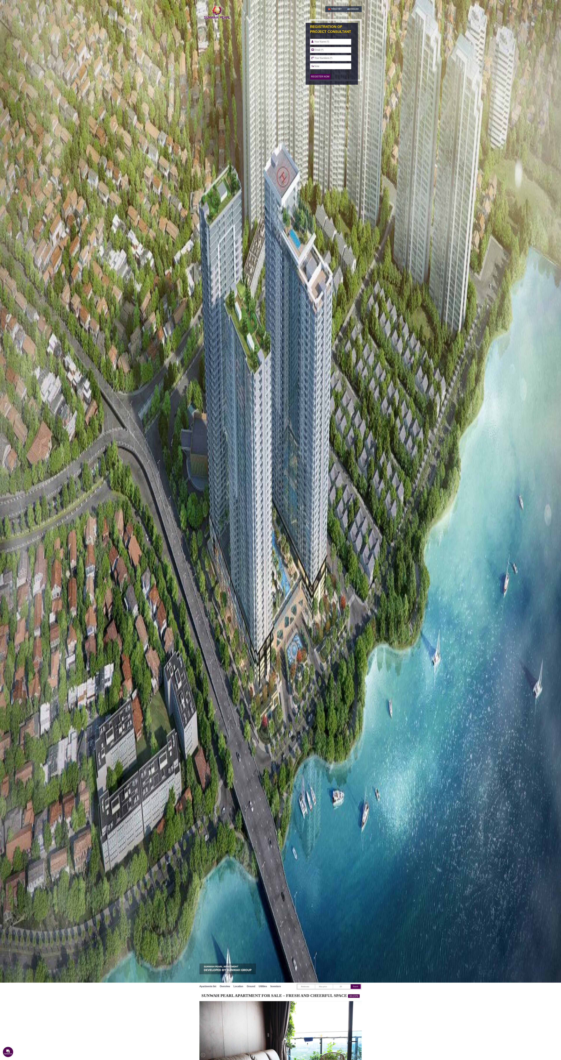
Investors (275, 986)
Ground (251, 986)
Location (238, 986)
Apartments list (207, 986)
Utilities (263, 986)
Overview (225, 986)
